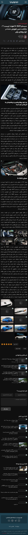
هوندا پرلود (18, 348)
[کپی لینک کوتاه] (8, 41)
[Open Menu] (25, 2)
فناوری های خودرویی (22, 23)
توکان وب (4, 533)
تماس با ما (11, 526)
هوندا (25, 348)
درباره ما (17, 526)
